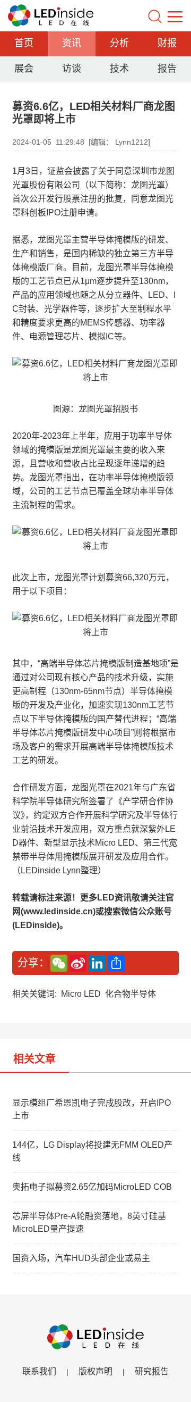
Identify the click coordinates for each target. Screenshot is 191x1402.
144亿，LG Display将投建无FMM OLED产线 (92, 1151)
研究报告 (152, 1371)
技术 (119, 68)
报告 (167, 68)
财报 (167, 43)
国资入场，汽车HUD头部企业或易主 (81, 1258)
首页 (23, 43)
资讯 (71, 43)
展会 (23, 68)
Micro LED (81, 993)
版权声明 (95, 1371)
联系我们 (39, 1371)
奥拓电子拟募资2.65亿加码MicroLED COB (92, 1186)
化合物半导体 (130, 993)
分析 (119, 43)
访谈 (71, 68)
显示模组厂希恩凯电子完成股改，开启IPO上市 (91, 1109)
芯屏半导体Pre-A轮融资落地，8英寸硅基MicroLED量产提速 (89, 1222)
